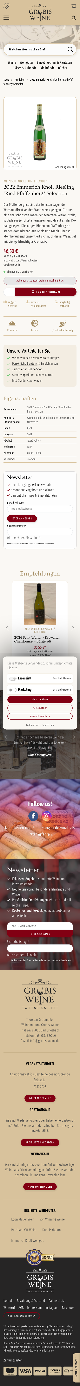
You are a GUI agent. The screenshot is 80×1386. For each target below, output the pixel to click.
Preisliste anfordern (40, 1142)
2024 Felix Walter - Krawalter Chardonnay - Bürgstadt (37, 639)
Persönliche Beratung (24, 363)
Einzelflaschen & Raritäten (54, 62)
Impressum (48, 725)
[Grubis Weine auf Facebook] (33, 816)
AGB (21, 1308)
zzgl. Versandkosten (26, 260)
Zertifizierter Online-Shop (27, 369)
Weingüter (26, 62)
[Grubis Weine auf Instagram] (47, 816)
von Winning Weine (52, 1219)
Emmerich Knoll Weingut (27, 1240)
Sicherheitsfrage (16, 526)
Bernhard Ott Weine (24, 1230)
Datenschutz (32, 725)
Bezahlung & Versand (31, 1301)
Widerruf (9, 1308)
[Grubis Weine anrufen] (12, 7)
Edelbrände (47, 68)
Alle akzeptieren (40, 699)
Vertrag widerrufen (22, 1315)
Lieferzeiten (38, 1337)
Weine (12, 62)
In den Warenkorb (48, 291)
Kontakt (8, 1301)
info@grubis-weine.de (44, 1041)
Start (6, 79)
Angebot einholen (40, 1186)
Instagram (51, 1308)
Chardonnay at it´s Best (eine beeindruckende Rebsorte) (40, 1077)
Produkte (20, 79)
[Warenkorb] (74, 7)
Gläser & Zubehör (24, 68)
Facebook (68, 1308)
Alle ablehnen (40, 707)
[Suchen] (71, 49)
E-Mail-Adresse (15, 502)
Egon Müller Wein (22, 1219)
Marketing (24, 689)
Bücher (62, 68)
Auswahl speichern (40, 716)
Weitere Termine (40, 1098)
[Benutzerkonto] (74, 19)
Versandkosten (57, 1326)
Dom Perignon (51, 1230)
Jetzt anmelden (22, 518)
